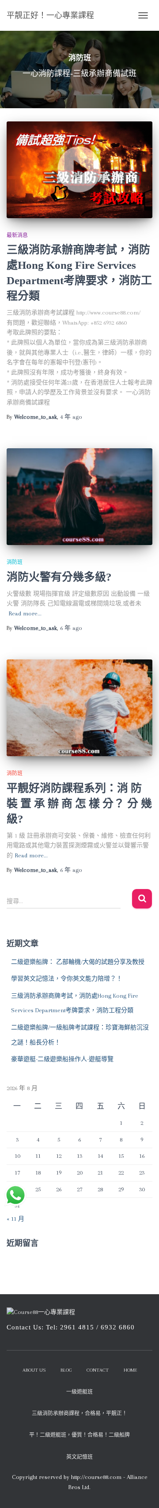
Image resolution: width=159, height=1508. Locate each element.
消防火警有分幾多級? (59, 577)
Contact (98, 1370)
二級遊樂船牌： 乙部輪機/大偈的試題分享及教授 (77, 962)
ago (71, 417)
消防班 (15, 562)
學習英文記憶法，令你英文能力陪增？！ (66, 978)
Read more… (25, 613)
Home (130, 1370)
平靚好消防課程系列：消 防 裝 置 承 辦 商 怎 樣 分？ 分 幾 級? (79, 803)
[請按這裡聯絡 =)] (15, 1195)
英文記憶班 (79, 1457)
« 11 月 (15, 1218)
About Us (34, 1370)
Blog (66, 1370)
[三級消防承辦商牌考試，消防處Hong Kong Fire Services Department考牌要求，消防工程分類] (79, 169)
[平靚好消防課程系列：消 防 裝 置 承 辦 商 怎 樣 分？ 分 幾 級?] (79, 707)
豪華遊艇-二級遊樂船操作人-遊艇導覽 (62, 1059)
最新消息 (17, 235)
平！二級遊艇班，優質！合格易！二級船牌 (79, 1435)
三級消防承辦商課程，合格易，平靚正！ (79, 1413)
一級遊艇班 (79, 1392)
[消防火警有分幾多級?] (79, 496)
